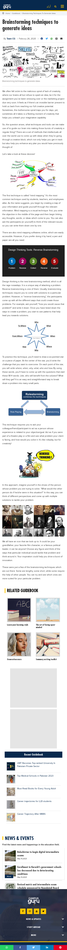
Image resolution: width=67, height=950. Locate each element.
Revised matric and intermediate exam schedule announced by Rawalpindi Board (38, 886)
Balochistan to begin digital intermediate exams (38, 853)
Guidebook (16, 13)
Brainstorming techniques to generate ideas (39, 13)
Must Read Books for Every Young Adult (36, 788)
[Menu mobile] (62, 6)
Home (7, 13)
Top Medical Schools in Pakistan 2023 (35, 776)
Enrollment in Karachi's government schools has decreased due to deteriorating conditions (39, 870)
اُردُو (49, 6)
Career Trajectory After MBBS (31, 814)
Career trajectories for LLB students (34, 801)
